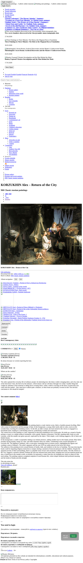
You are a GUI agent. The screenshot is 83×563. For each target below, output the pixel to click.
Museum (8, 84)
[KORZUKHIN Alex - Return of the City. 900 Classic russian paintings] (41, 264)
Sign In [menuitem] (7, 76)
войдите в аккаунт (36, 529)
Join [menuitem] (11, 76)
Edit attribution (5, 272)
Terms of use (16, 559)
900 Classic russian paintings (20, 276)
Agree (73, 536)
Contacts (18, 558)
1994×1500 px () (21, 274)
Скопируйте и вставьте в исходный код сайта (16, 542)
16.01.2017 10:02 (6, 368)
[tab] (8, 194)
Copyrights (33, 559)
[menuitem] (35, 74)
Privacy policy (25, 559)
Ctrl (16, 279)
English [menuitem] (13, 74)
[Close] (21, 80)
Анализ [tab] (7, 199)
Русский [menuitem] (8, 74)
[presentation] (43, 201)
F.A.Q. (6, 558)
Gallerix (9, 550)
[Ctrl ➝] (21, 307)
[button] (10, 9)
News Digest (9, 67)
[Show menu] (14, 2)
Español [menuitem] (18, 74)
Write (15, 349)
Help (2, 558)
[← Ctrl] (15, 292)
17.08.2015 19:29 (6, 357)
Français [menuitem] (24, 74)
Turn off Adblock (6, 465)
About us (12, 558)
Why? (18, 396)
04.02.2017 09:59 (6, 378)
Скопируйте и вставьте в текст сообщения (15, 546)
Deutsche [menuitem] (31, 74)
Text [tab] (7, 197)
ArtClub (10, 107)
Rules (10, 559)
